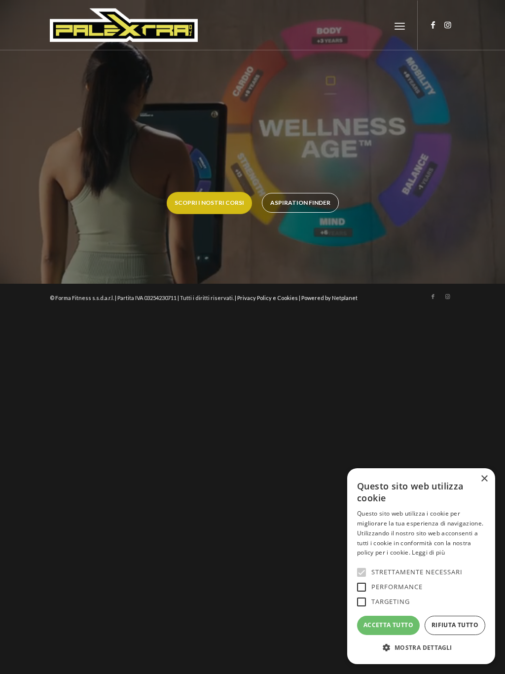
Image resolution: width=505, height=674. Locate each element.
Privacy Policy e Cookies (267, 298)
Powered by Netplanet (329, 298)
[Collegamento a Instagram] (447, 24)
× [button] (484, 479)
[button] (421, 647)
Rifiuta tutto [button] (455, 625)
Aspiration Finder (300, 202)
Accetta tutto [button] (388, 625)
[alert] (421, 566)
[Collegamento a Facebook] (433, 24)
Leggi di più (428, 552)
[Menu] (400, 25)
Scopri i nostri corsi (209, 202)
